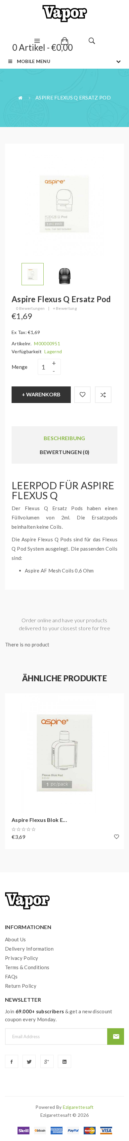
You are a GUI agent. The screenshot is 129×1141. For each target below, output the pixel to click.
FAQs (11, 976)
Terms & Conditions (27, 967)
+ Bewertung (65, 308)
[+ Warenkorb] (13, 701)
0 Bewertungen (30, 308)
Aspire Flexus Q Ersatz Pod (73, 98)
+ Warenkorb (41, 394)
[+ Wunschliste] (82, 394)
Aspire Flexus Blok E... (39, 820)
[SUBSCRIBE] (115, 1036)
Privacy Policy (21, 958)
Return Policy (20, 986)
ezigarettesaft (78, 1107)
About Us (15, 939)
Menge (20, 367)
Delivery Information (29, 949)
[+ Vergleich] (103, 394)
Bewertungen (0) (65, 452)
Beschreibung (64, 438)
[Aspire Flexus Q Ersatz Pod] (33, 273)
